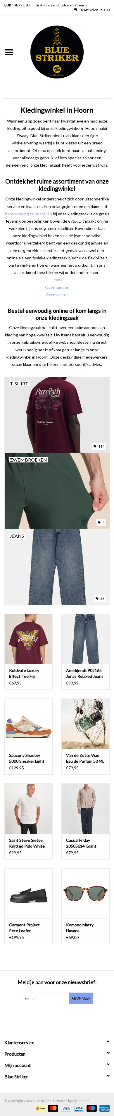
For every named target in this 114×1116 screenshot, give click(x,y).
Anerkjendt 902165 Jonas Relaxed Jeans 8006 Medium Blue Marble (84, 673)
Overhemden (57, 287)
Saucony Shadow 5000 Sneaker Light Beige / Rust (26, 758)
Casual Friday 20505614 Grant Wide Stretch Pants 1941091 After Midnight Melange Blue (84, 843)
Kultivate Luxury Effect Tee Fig (24, 673)
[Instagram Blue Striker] (62, 1016)
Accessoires (57, 294)
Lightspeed (80, 1100)
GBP (17, 5)
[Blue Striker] (66, 51)
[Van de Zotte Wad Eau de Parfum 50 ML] (85, 723)
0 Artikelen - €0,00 (95, 10)
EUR (8, 5)
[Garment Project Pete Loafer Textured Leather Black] (28, 893)
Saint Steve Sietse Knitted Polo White (27, 843)
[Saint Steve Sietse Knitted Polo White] (28, 808)
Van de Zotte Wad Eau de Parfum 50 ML (85, 758)
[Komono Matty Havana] (85, 893)
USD (26, 5)
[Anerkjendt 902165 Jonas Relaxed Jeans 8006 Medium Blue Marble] (85, 639)
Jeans (57, 279)
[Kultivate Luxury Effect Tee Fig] (28, 639)
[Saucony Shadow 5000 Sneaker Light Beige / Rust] (28, 723)
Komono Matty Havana (80, 927)
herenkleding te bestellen (28, 213)
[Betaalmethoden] (39, 1108)
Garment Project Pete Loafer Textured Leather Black (25, 928)
